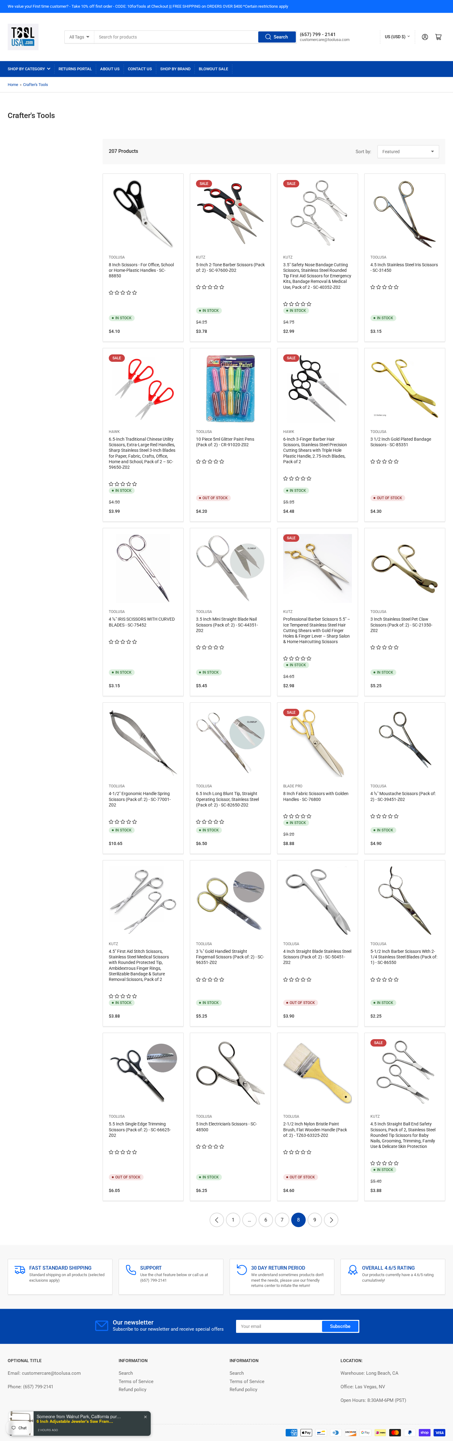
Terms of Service (136, 1381)
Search (281, 37)
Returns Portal (75, 69)
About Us (110, 69)
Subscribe (340, 1326)
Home (13, 84)
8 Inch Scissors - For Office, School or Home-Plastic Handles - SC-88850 (141, 270)
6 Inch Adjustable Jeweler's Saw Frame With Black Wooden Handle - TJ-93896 (75, 1417)
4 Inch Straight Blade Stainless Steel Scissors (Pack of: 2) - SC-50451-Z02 (317, 957)
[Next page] (331, 1220)
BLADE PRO (292, 786)
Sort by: (363, 151)
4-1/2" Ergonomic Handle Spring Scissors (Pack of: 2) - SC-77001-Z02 (140, 799)
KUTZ (200, 257)
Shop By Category (26, 69)
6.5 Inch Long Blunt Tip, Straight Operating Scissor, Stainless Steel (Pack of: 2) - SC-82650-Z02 (227, 799)
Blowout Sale (213, 69)
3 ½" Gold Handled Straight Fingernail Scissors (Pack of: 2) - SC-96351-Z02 (230, 957)
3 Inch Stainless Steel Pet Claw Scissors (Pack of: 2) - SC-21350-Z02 (401, 625)
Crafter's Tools (35, 84)
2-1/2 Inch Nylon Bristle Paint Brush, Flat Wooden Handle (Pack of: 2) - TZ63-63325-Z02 (315, 1129)
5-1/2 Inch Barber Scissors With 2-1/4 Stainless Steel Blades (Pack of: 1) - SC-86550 (403, 957)
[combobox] (195, 37)
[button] (123, 293)
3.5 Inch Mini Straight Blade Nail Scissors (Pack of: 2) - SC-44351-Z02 (227, 625)
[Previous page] (216, 1220)
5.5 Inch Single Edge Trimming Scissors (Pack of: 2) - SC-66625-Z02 (140, 1129)
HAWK (114, 432)
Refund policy (132, 1389)
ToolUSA (117, 257)
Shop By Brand (175, 69)
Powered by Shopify (57, 1432)
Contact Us (140, 69)
